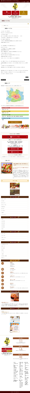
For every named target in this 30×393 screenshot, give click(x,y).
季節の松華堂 (3, 79)
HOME (14, 362)
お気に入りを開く (15, 180)
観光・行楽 (2, 208)
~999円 (20, 381)
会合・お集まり (3, 210)
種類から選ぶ (26, 371)
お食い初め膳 (26, 79)
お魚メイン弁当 (3, 235)
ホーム (2, 25)
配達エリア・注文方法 (16, 366)
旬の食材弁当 (3, 239)
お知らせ (15, 373)
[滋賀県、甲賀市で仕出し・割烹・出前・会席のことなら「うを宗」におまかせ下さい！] (15, 6)
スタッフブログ (16, 374)
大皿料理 (2, 212)
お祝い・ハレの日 (21, 364)
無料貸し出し (26, 384)
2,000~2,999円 (21, 383)
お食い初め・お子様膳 (26, 383)
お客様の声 (15, 367)
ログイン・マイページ (16, 379)
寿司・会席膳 (26, 377)
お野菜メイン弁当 (3, 237)
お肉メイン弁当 (3, 233)
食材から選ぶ (26, 362)
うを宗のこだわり (16, 364)
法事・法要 (20, 365)
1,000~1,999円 (21, 382)
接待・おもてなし (21, 367)
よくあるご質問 (16, 371)
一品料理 (26, 381)
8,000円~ (20, 387)
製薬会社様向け (3, 206)
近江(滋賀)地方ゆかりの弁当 (26, 373)
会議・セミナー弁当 (3, 204)
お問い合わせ (15, 372)
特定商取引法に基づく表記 (16, 381)
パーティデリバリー (3, 214)
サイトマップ (15, 377)
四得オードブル (26, 376)
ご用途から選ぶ (21, 362)
